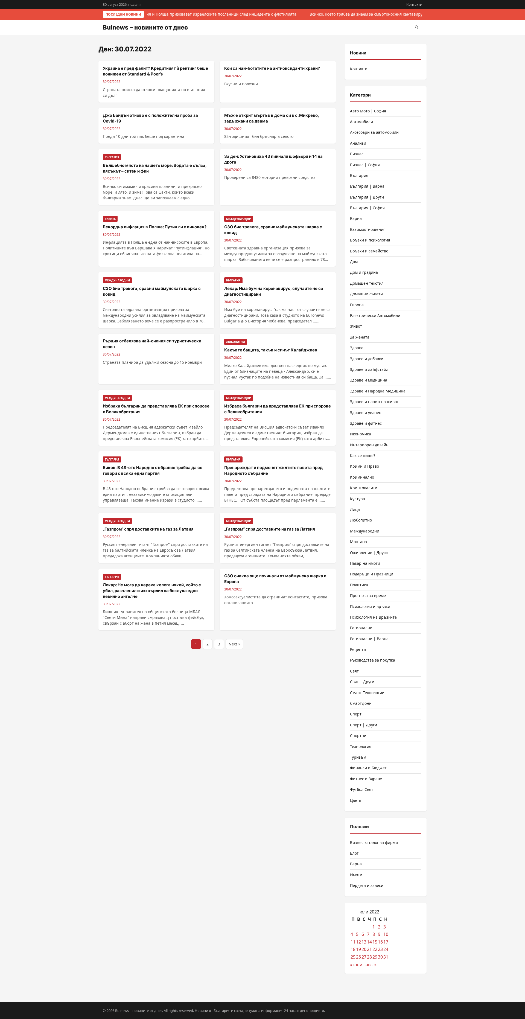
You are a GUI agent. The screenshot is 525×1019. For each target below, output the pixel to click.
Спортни (358, 735)
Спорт (355, 714)
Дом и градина (364, 272)
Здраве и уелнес (365, 412)
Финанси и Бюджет (368, 767)
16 (380, 942)
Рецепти (358, 649)
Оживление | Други (369, 552)
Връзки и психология (370, 240)
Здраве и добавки (366, 358)
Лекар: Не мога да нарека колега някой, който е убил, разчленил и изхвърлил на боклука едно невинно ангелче (152, 590)
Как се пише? (362, 455)
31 (385, 957)
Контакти (414, 4)
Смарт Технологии (367, 692)
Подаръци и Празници (371, 574)
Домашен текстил (367, 283)
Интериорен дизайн (369, 444)
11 (353, 942)
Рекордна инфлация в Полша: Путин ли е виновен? (154, 226)
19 (358, 949)
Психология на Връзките (373, 617)
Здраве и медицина (368, 380)
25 (353, 957)
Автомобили (361, 121)
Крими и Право (364, 466)
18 (353, 949)
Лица (355, 509)
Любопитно (361, 520)
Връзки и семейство (369, 251)
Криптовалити (363, 487)
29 (374, 957)
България (359, 175)
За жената (359, 337)
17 (385, 942)
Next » (234, 644)
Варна (356, 218)
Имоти (356, 874)
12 (358, 942)
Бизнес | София (365, 164)
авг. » (371, 965)
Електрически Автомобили (375, 315)
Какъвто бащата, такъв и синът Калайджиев (270, 350)
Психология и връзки (370, 606)
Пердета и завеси (366, 885)
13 (363, 942)
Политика (359, 584)
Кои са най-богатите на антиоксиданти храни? (272, 68)
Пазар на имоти (365, 563)
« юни (356, 965)
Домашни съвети (366, 293)
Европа (357, 304)
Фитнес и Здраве (366, 778)
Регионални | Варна (369, 638)
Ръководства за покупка (372, 660)
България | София (367, 207)
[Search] (416, 27)
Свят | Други (362, 681)
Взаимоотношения (368, 229)
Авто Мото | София (368, 110)
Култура (357, 498)
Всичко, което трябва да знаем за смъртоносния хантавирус (365, 14)
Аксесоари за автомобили (374, 132)
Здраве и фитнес (366, 423)
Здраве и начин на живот (374, 401)
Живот (356, 326)
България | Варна (367, 186)
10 (385, 934)
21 (369, 949)
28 (369, 957)
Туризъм (358, 757)
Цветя (355, 800)
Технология (360, 746)
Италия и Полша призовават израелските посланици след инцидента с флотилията (215, 14)
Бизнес (356, 153)
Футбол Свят (361, 789)
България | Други (367, 197)
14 (369, 942)
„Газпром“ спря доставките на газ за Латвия (148, 529)
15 (374, 942)
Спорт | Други (363, 724)
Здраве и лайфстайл (369, 369)
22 (374, 949)
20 (363, 949)
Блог (354, 853)
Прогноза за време (368, 595)
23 (380, 949)
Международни (364, 531)
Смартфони (361, 703)
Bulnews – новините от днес (145, 27)
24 (385, 949)
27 (363, 957)
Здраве (356, 347)
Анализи (358, 143)
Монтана (358, 541)
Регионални (361, 627)
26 (358, 957)
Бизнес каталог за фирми (374, 842)
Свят (354, 671)
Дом (354, 261)
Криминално (362, 477)
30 (380, 957)
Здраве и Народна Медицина (378, 391)
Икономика (360, 433)
